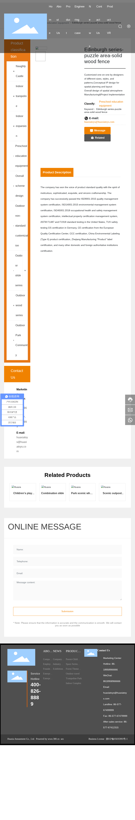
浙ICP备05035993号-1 (117, 739)
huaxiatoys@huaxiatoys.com (99, 121)
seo (62, 739)
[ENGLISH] (129, 26)
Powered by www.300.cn (47, 739)
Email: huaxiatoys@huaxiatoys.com (115, 693)
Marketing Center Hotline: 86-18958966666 (112, 664)
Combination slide (52, 493)
